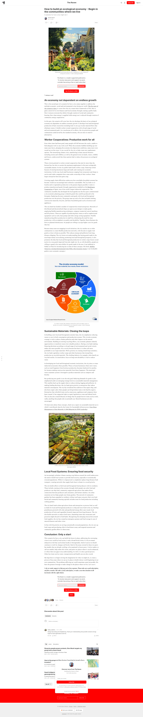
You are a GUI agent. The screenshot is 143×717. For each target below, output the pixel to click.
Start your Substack (67, 710)
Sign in (138, 2)
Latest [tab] (50, 644)
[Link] (42, 100)
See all (47, 684)
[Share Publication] (124, 2)
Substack (64, 714)
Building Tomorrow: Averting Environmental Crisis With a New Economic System (69, 248)
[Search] (121, 2)
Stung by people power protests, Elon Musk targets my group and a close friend (63, 649)
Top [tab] (46, 644)
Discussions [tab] (56, 644)
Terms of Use (79, 685)
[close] (86, 663)
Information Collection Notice (71, 687)
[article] (71, 652)
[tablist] (50, 616)
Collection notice (81, 706)
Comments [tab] (48, 616)
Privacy (71, 706)
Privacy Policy (83, 687)
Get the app (79, 710)
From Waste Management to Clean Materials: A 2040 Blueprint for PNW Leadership (70, 408)
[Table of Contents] (2, 358)
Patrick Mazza (51, 17)
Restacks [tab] (54, 616)
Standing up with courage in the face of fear (55, 652)
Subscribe (130, 2)
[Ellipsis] (98, 629)
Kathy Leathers (51, 629)
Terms (74, 706)
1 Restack (61, 600)
